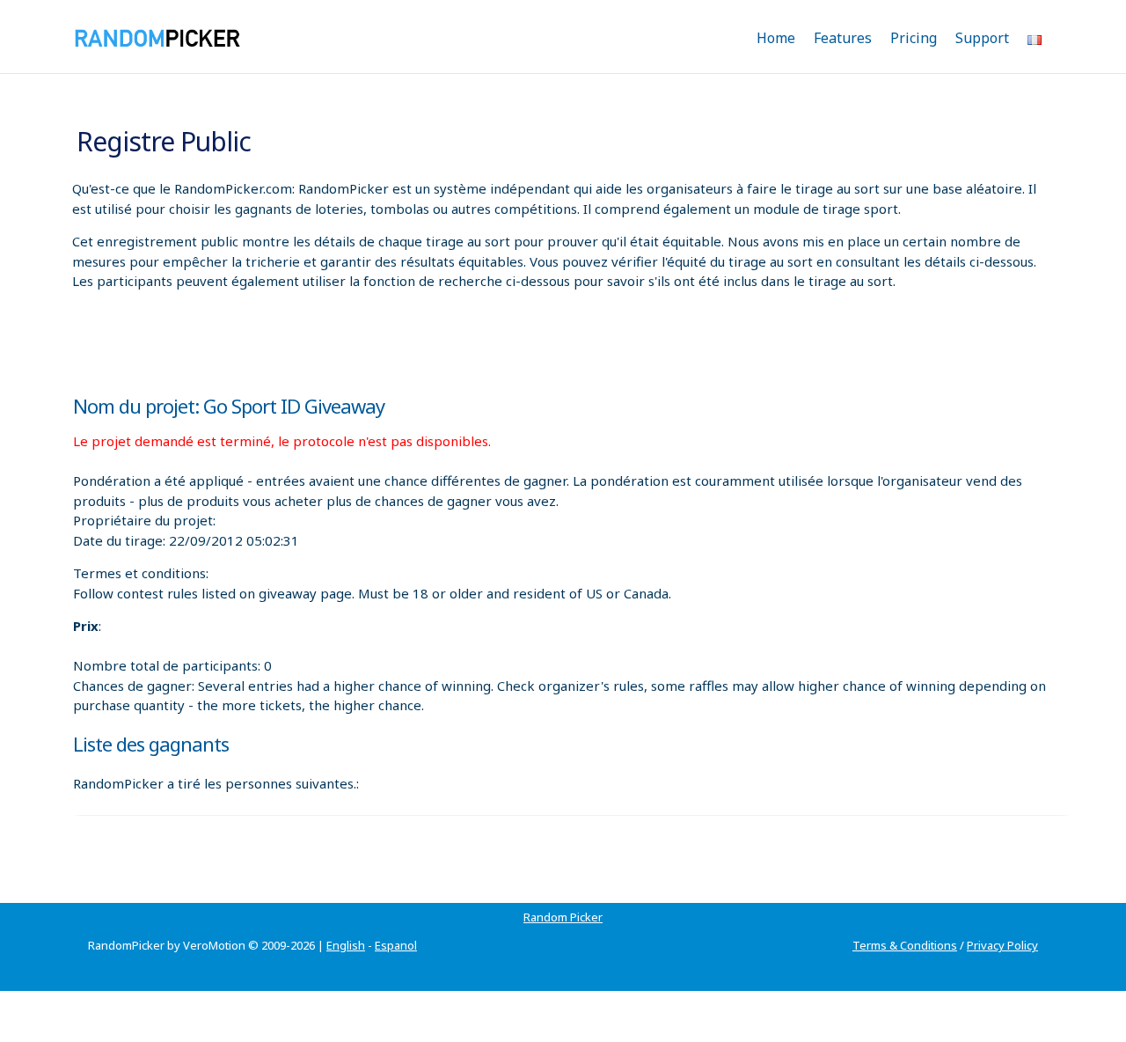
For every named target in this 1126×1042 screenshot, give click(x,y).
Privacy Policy (1002, 945)
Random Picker (563, 917)
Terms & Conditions (904, 945)
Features (843, 38)
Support (982, 38)
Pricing (913, 38)
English (345, 945)
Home (776, 38)
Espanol (396, 945)
